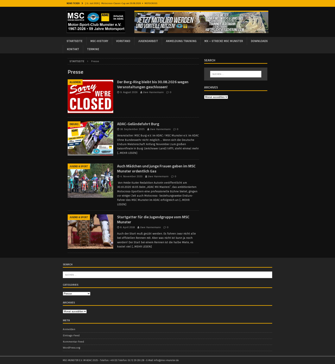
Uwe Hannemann (153, 92)
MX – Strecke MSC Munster (223, 41)
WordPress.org (71, 347)
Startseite (74, 41)
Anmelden (69, 329)
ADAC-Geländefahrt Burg (138, 124)
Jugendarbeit (148, 41)
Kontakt (73, 49)
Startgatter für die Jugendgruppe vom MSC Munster (153, 219)
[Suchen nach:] (235, 74)
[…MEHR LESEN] (127, 152)
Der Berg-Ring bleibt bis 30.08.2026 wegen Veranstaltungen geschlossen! (152, 84)
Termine (93, 49)
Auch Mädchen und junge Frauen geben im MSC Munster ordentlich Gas (156, 168)
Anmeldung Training (181, 41)
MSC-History (99, 41)
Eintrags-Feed (71, 335)
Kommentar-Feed (73, 341)
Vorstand (123, 41)
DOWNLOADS (259, 41)
